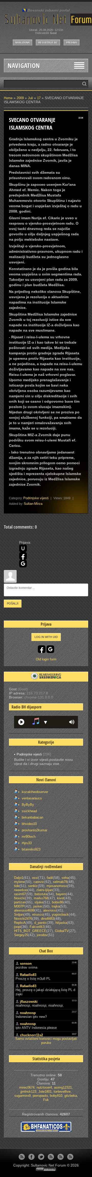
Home (8, 98)
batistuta (40, 894)
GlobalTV (62, 931)
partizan (20, 902)
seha (65, 878)
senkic (33, 886)
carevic (38, 882)
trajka (56, 906)
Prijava (71, 42)
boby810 (56, 1096)
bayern (61, 894)
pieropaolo (40, 1096)
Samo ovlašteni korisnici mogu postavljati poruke (46, 1041)
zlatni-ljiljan (44, 890)
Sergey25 (21, 935)
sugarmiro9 (22, 1096)
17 (39, 98)
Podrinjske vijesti (36, 498)
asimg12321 (63, 1087)
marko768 (41, 898)
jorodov (42, 935)
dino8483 (47, 918)
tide (16, 886)
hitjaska (61, 923)
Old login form (46, 659)
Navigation (24, 65)
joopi (17, 927)
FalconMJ (37, 927)
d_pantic (40, 923)
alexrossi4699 (24, 910)
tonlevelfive (62, 1091)
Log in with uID (46, 636)
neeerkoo (21, 890)
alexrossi (49, 910)
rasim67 (20, 894)
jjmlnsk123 (28, 1091)
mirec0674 (26, 1087)
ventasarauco (31, 798)
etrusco (37, 914)
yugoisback (60, 914)
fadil (50, 878)
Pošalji (12, 603)
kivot (60, 898)
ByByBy (27, 805)
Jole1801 (45, 1091)
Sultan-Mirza (33, 504)
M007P (19, 906)
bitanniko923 (30, 849)
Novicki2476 (23, 918)
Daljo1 (18, 878)
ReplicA (20, 923)
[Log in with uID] (23, 548)
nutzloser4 (44, 1087)
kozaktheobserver (34, 792)
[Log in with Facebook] (23, 556)
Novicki (19, 898)
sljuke (38, 902)
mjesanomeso (57, 886)
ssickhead (29, 811)
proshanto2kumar (34, 830)
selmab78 (60, 882)
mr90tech (28, 836)
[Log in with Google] (23, 563)
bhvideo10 (29, 824)
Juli (30, 98)
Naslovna (22, 42)
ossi (35, 878)
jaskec (38, 906)
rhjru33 (26, 843)
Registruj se (47, 42)
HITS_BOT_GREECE (30, 931)
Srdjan (19, 914)
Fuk (46, 1100)
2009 (20, 98)
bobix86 (57, 902)
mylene (19, 882)
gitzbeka (70, 1096)
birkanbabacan (32, 817)
